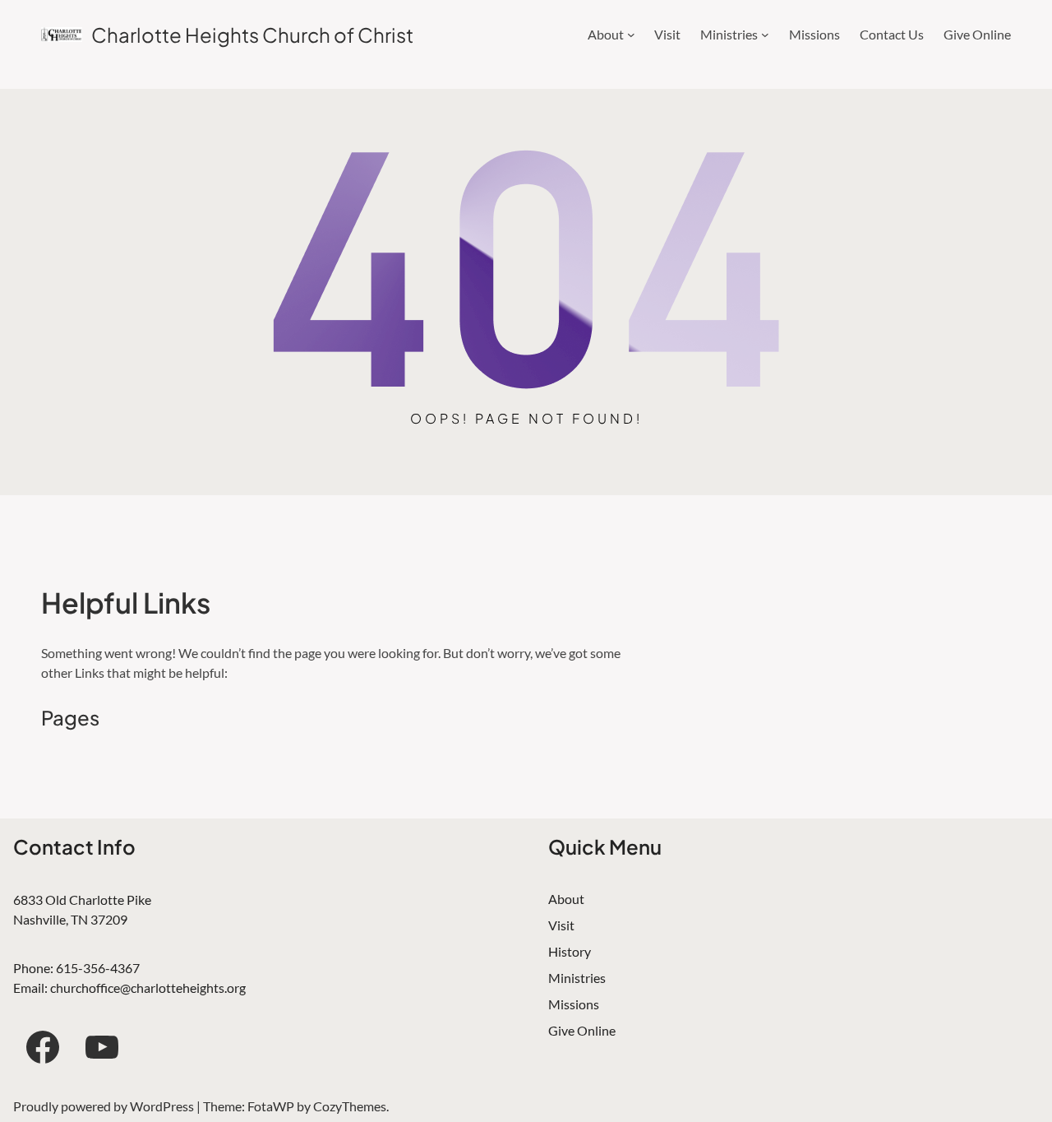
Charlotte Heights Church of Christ (252, 34)
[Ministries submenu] (765, 34)
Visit (561, 925)
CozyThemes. (351, 1106)
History (569, 951)
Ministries (577, 977)
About (566, 898)
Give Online (582, 1030)
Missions (573, 1004)
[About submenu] (631, 34)
